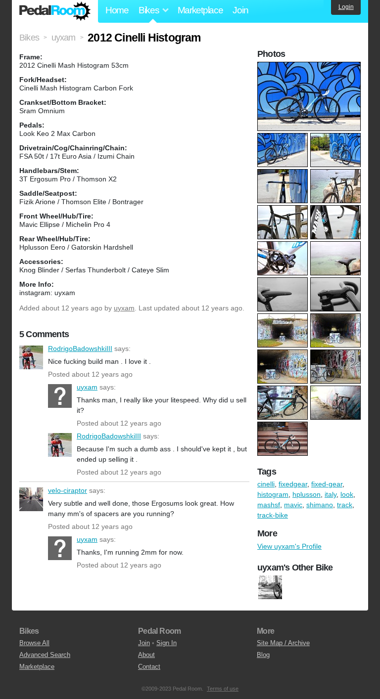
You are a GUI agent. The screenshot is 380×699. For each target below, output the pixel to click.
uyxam (124, 308)
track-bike (272, 515)
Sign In (166, 643)
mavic (293, 505)
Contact (149, 666)
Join (240, 10)
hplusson (306, 494)
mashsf (268, 505)
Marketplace (200, 10)
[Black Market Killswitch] (270, 587)
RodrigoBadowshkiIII (31, 357)
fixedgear (293, 484)
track (344, 505)
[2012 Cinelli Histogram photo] (310, 67)
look (346, 494)
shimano (319, 505)
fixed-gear (326, 484)
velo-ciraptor (31, 499)
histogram (272, 494)
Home (117, 10)
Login (346, 6)
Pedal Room (55, 11)
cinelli (266, 484)
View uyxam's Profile (289, 546)
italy (330, 494)
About (146, 654)
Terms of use (222, 689)
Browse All (34, 643)
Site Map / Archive (283, 643)
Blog (263, 654)
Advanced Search (44, 654)
